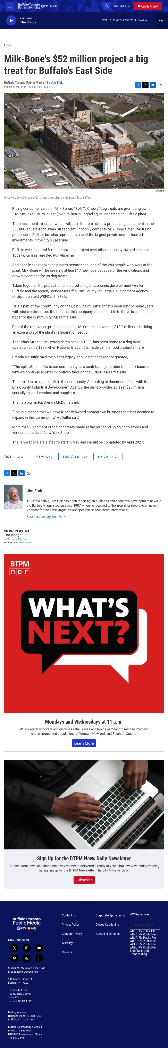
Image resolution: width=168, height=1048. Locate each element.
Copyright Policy (72, 933)
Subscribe (84, 879)
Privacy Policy (70, 924)
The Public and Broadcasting (139, 952)
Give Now (149, 6)
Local (7, 45)
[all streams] (162, 20)
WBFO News (44, 456)
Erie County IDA (108, 456)
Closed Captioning (107, 924)
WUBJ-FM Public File (143, 947)
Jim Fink (57, 82)
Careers (67, 952)
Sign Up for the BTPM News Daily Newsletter (84, 858)
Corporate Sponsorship (111, 915)
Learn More (84, 743)
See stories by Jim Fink (46, 516)
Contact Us (69, 915)
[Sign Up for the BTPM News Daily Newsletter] (84, 804)
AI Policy (67, 943)
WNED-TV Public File (143, 931)
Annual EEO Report (108, 933)
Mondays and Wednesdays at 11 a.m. (84, 722)
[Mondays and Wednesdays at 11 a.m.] (84, 633)
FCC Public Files (140, 914)
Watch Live (123, 6)
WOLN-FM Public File (143, 944)
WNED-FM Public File (143, 934)
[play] (11, 20)
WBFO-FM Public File (143, 941)
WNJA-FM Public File (143, 937)
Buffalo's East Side (75, 456)
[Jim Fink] (13, 497)
